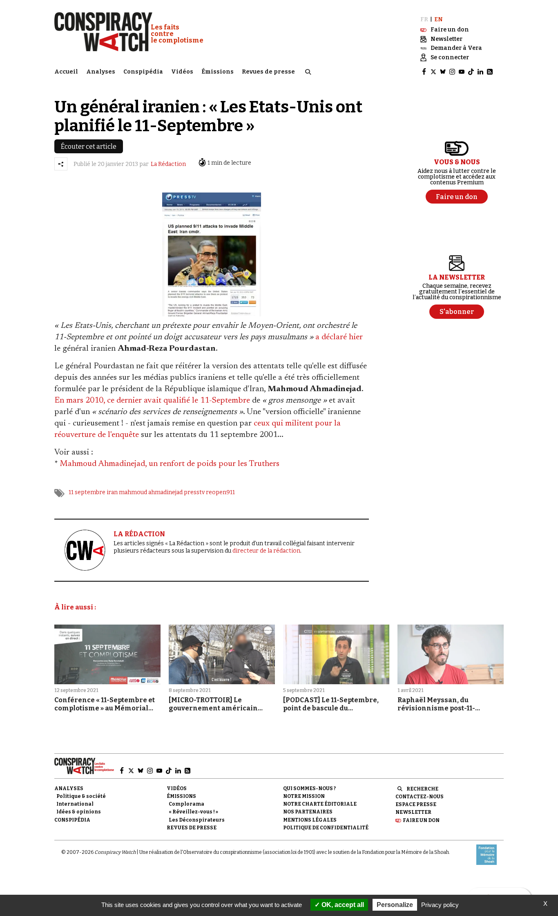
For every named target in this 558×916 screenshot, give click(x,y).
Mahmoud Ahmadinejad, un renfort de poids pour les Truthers (169, 464)
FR (424, 19)
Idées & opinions (78, 812)
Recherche (422, 789)
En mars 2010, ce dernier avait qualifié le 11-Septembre (152, 400)
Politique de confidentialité (325, 828)
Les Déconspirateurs (197, 820)
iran (112, 492)
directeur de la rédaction (266, 550)
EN (438, 19)
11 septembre (87, 492)
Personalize (395, 904)
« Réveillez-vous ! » (193, 812)
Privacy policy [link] (440, 904)
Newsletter (413, 812)
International (75, 804)
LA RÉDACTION (139, 534)
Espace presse (415, 804)
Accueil (66, 71)
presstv (194, 492)
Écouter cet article (88, 146)
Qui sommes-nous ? (309, 788)
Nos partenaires (308, 812)
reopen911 (220, 492)
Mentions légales (310, 820)
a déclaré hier (339, 337)
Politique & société (81, 796)
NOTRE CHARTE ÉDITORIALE (320, 804)
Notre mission (304, 796)
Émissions (217, 71)
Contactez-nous (419, 797)
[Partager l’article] (60, 163)
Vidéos (182, 71)
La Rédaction (168, 164)
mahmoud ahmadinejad (151, 492)
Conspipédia (143, 71)
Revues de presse (268, 71)
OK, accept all (342, 904)
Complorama (186, 804)
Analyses (100, 71)
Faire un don (421, 820)
